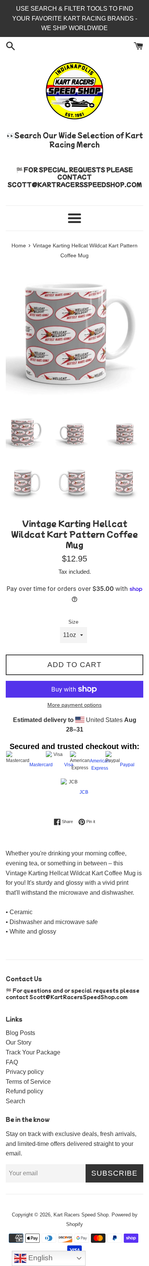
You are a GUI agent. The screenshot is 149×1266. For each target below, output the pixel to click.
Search (15, 1101)
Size (73, 622)
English (39, 1258)
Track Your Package (33, 1052)
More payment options (74, 705)
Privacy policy (25, 1072)
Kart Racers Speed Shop (81, 1215)
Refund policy (24, 1091)
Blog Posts (20, 1033)
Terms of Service (28, 1081)
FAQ (12, 1062)
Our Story (18, 1042)
